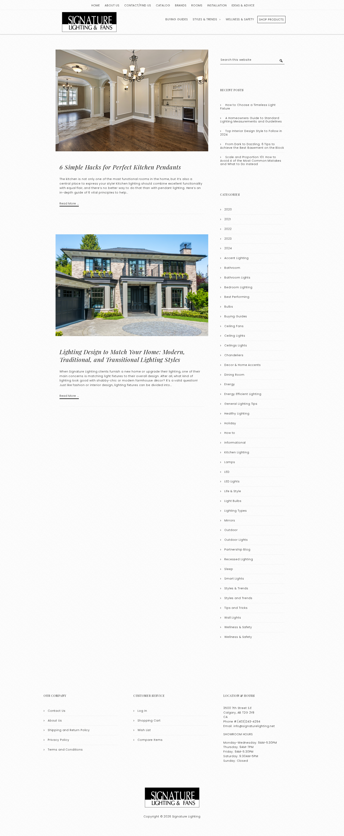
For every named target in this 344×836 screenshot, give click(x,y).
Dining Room (234, 375)
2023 (228, 239)
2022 (228, 229)
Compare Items (150, 740)
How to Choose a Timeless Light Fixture (248, 106)
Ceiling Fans (233, 326)
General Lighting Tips (240, 404)
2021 (227, 219)
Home (95, 5)
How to (229, 433)
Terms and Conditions (65, 750)
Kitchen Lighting (236, 452)
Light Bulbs (232, 501)
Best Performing (236, 297)
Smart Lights (234, 579)
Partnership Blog (237, 549)
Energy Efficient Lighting (242, 394)
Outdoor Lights (236, 540)
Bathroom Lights (237, 278)
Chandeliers (233, 355)
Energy (229, 384)
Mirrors (229, 520)
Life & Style (232, 491)
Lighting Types (235, 511)
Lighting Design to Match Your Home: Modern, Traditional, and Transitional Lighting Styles (122, 356)
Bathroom (232, 268)
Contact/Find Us (137, 5)
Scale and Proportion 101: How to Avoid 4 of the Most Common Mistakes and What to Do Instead (250, 160)
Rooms (196, 5)
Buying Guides (176, 19)
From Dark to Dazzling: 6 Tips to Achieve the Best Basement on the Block (252, 146)
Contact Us (56, 711)
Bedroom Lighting (238, 287)
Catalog (163, 5)
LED (227, 472)
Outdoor (231, 530)
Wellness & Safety (240, 19)
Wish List (144, 730)
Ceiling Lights (234, 336)
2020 (228, 209)
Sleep (228, 569)
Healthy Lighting (236, 414)
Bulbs (228, 307)
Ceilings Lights (235, 345)
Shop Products (271, 20)
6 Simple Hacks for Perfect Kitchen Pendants (120, 167)
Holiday (230, 423)
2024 (228, 248)
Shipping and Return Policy (69, 730)
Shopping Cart (149, 721)
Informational (235, 443)
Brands (181, 5)
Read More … (69, 203)
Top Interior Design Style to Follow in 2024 (251, 133)
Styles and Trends (238, 598)
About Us (112, 5)
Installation (217, 5)
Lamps (229, 462)
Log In (142, 711)
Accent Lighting (236, 258)
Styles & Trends (205, 19)
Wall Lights (232, 618)
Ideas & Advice (243, 5)
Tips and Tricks (236, 608)
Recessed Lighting (238, 559)
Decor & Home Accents (242, 365)
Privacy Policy (58, 740)
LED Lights (232, 481)
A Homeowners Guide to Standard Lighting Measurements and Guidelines (251, 120)
